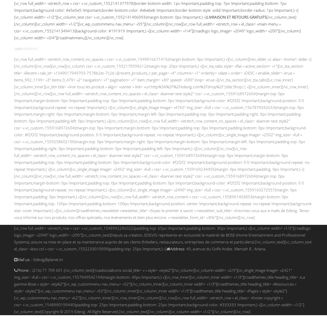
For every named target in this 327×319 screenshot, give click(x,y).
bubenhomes (25, 48)
